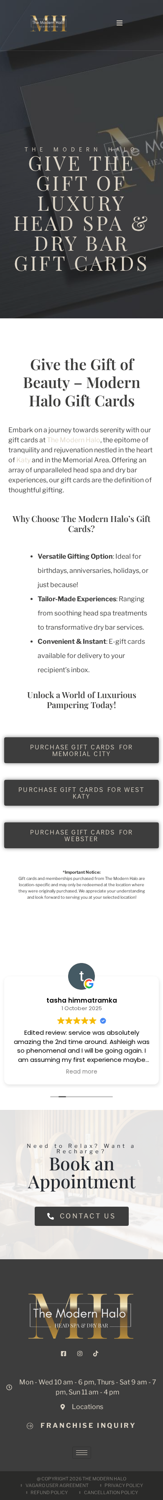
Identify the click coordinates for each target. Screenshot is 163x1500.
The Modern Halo (73, 440)
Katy (23, 460)
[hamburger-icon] (81, 1453)
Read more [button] (81, 1072)
